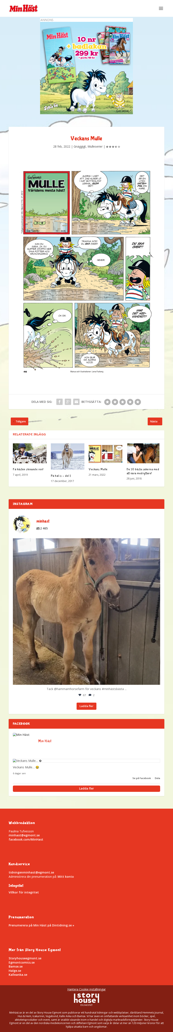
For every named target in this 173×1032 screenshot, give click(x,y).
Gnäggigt (80, 146)
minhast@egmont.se (24, 835)
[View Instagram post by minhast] (156, 679)
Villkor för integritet (24, 892)
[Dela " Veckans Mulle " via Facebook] (59, 402)
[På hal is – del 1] (68, 456)
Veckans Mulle (98, 469)
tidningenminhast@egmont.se (31, 872)
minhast (85, 543)
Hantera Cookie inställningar (86, 989)
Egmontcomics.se (22, 962)
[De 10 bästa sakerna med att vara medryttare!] (143, 453)
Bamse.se (16, 966)
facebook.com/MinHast (26, 839)
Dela (157, 778)
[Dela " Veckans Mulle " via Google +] (68, 402)
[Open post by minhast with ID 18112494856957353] (86, 611)
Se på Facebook (141, 778)
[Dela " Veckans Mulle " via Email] (76, 402)
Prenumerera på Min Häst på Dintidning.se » (41, 925)
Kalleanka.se (18, 975)
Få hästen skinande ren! (28, 469)
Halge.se (15, 971)
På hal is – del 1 (61, 476)
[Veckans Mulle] (105, 453)
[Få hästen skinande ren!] (30, 453)
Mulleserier (95, 146)
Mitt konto (66, 877)
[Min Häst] (23, 735)
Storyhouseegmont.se (25, 958)
